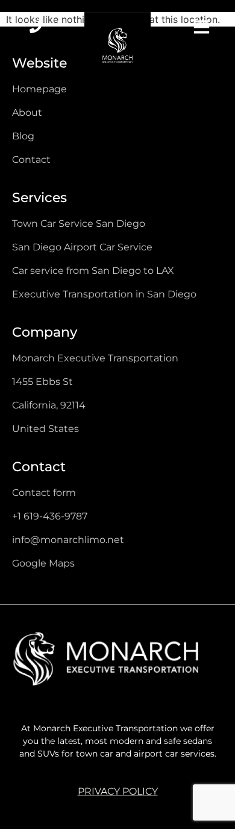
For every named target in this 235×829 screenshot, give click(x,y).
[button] (198, 28)
